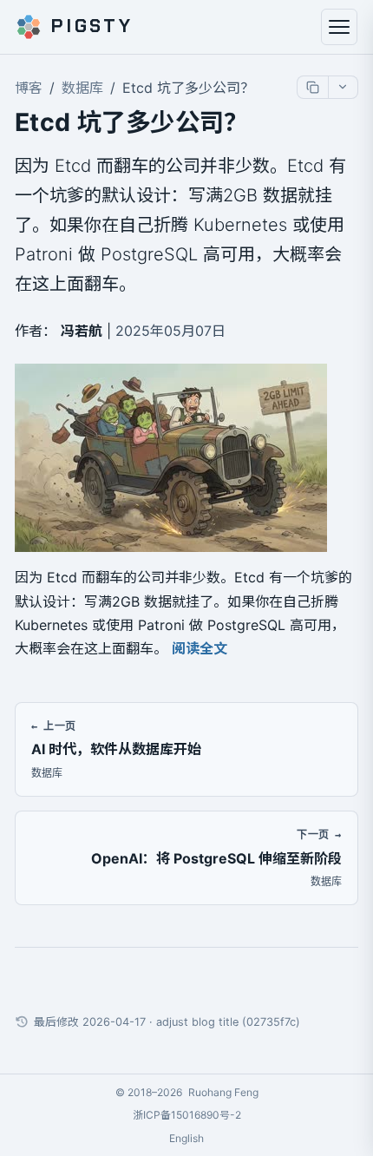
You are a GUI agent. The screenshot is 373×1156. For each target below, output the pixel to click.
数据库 (82, 87)
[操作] (342, 87)
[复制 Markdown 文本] (312, 87)
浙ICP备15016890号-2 (187, 1114)
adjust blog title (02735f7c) (228, 1021)
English (186, 1138)
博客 (29, 87)
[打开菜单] (339, 27)
